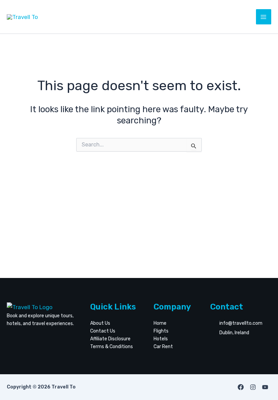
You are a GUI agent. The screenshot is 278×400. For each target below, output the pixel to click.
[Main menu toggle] (264, 17)
